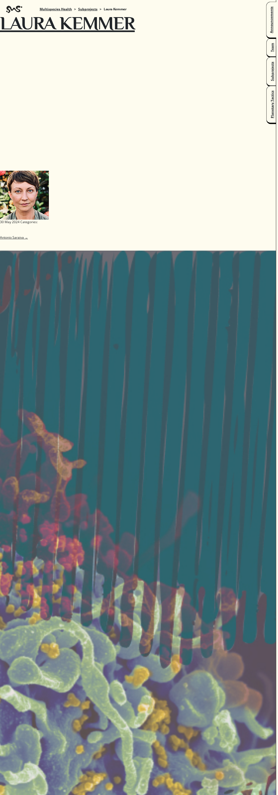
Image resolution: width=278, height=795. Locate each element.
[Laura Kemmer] (24, 194)
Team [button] (272, 47)
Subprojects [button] (272, 71)
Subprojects (87, 9)
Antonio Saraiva (14, 237)
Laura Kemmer (67, 23)
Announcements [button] (271, 20)
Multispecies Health (56, 9)
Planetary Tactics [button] (272, 104)
